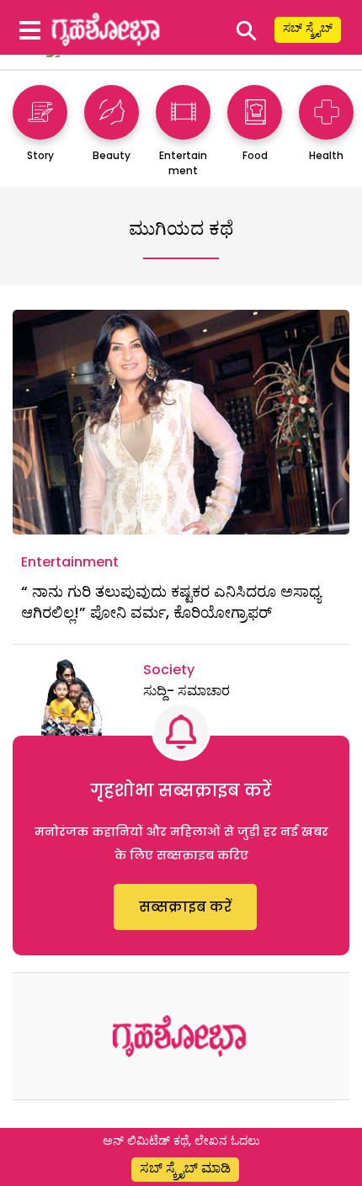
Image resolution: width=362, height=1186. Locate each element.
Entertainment (70, 562)
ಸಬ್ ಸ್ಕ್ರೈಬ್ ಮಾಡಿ (185, 1168)
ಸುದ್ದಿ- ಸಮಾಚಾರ (186, 690)
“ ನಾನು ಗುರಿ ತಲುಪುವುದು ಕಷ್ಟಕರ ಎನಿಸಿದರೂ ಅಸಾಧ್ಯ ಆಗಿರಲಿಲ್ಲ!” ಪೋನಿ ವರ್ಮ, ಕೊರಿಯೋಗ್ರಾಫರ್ (171, 602)
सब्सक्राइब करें (185, 907)
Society (168, 669)
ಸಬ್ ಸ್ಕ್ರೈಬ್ (308, 27)
